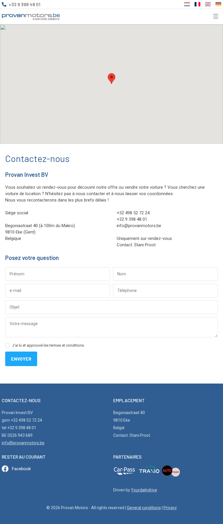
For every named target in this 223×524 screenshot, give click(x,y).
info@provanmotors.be (23, 443)
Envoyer (21, 358)
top (204, 507)
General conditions (144, 507)
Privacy (170, 507)
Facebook (21, 468)
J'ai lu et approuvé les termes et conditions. (48, 345)
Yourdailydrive (144, 490)
